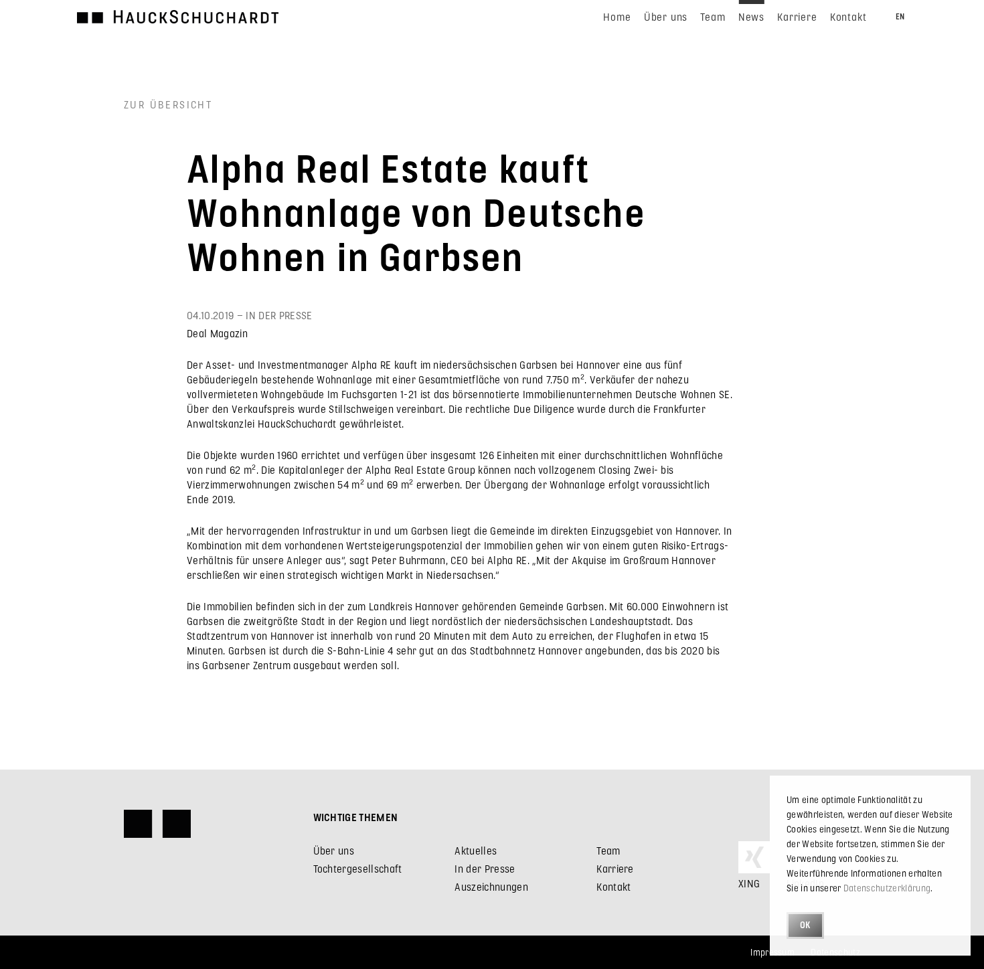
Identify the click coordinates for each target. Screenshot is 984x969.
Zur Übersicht (168, 104)
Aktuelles (476, 850)
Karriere (615, 868)
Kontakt (613, 886)
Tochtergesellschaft (357, 868)
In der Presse (485, 868)
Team (608, 850)
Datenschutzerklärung (886, 887)
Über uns (334, 850)
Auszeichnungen (491, 886)
